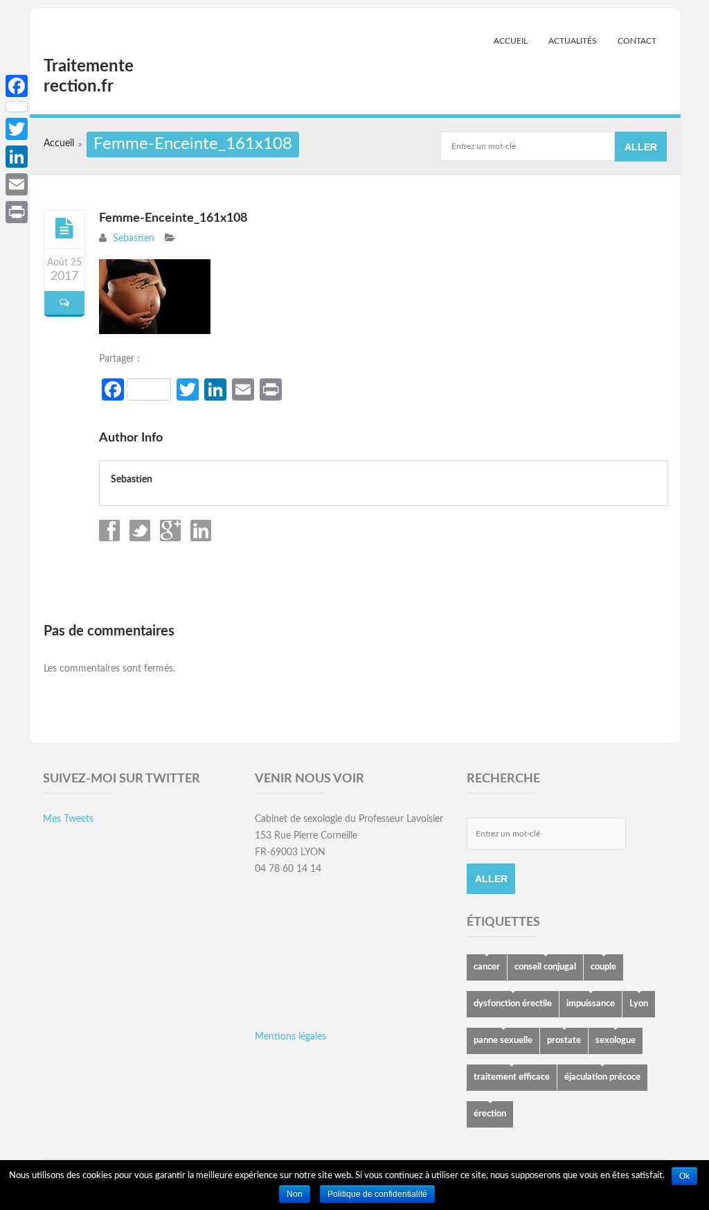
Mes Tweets (68, 819)
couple (603, 967)
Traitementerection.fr (89, 76)
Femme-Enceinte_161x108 (173, 218)
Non (295, 1194)
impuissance (590, 1003)
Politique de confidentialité (377, 1194)
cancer (487, 967)
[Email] (16, 184)
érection (490, 1114)
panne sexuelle (503, 1040)
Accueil (511, 41)
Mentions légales (290, 1037)
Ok (684, 1176)
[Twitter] (16, 129)
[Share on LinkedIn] (199, 538)
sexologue (615, 1040)
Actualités (572, 41)
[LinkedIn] (16, 156)
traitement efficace (512, 1077)
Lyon (638, 1003)
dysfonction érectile (513, 1003)
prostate (564, 1040)
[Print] (16, 212)
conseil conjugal (545, 967)
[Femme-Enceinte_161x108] (64, 229)
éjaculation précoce (602, 1077)
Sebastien (133, 238)
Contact (637, 41)
